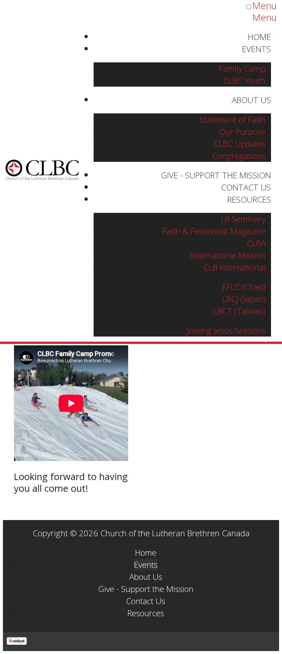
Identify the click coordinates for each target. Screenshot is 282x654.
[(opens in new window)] (17, 641)
